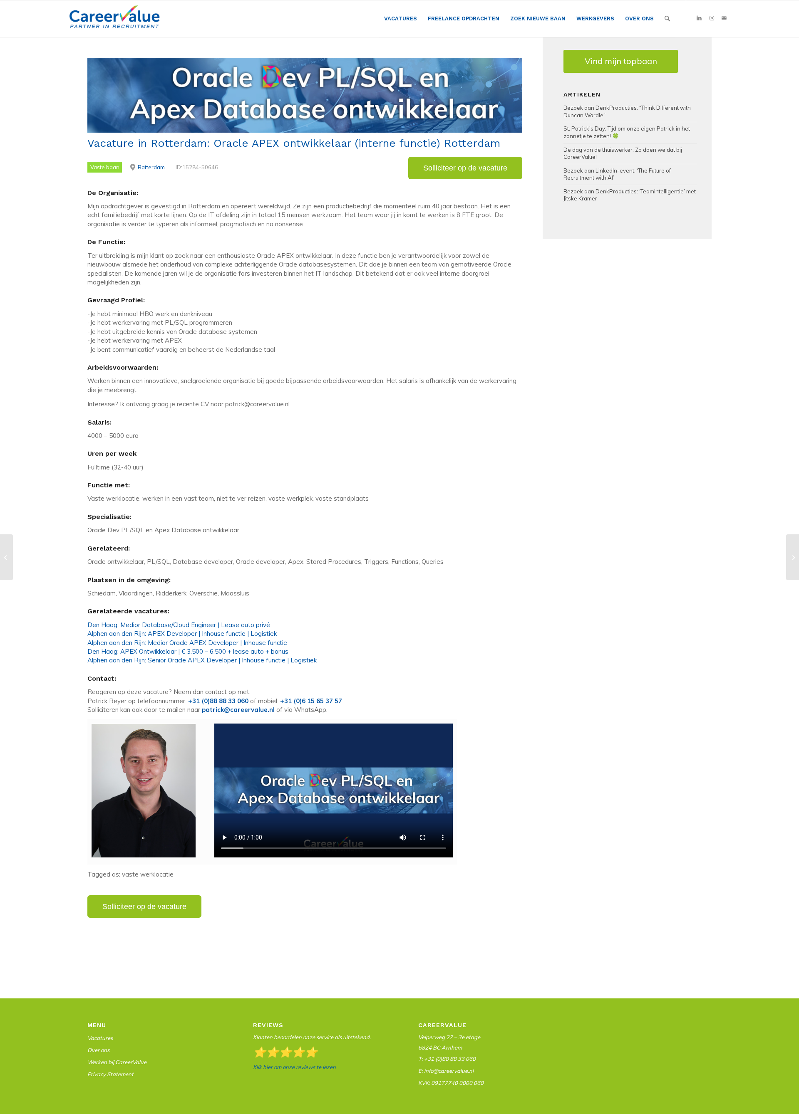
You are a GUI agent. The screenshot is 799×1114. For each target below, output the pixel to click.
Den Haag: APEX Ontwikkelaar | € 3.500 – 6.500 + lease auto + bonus (187, 651)
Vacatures (100, 1038)
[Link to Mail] (724, 18)
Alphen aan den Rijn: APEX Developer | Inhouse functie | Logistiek (182, 633)
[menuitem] (400, 18)
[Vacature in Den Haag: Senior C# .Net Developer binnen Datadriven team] (6, 557)
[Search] (667, 18)
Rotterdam (151, 167)
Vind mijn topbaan (621, 61)
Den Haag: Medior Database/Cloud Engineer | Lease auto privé (178, 625)
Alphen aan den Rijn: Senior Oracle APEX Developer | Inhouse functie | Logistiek (202, 660)
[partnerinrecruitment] (114, 21)
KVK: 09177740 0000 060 (451, 1082)
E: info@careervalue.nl (446, 1070)
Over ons (98, 1050)
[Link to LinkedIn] (699, 18)
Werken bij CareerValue (116, 1062)
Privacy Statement (110, 1074)
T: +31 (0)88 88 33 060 (447, 1058)
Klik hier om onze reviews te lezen (294, 1067)
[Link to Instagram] (711, 18)
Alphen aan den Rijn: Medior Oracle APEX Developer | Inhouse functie (187, 643)
